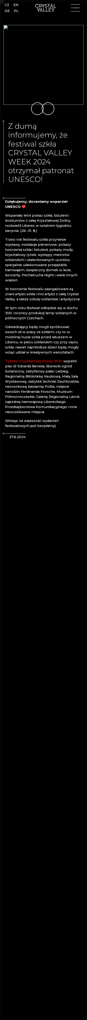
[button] (37, 108)
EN (16, 5)
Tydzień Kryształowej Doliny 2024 (33, 361)
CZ (7, 5)
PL (16, 11)
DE (7, 11)
